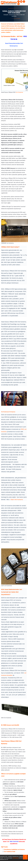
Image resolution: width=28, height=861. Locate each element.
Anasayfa (6, 14)
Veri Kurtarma (19, 92)
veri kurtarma (9, 24)
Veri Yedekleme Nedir (9, 851)
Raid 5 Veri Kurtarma (17, 499)
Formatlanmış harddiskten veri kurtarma (14, 849)
